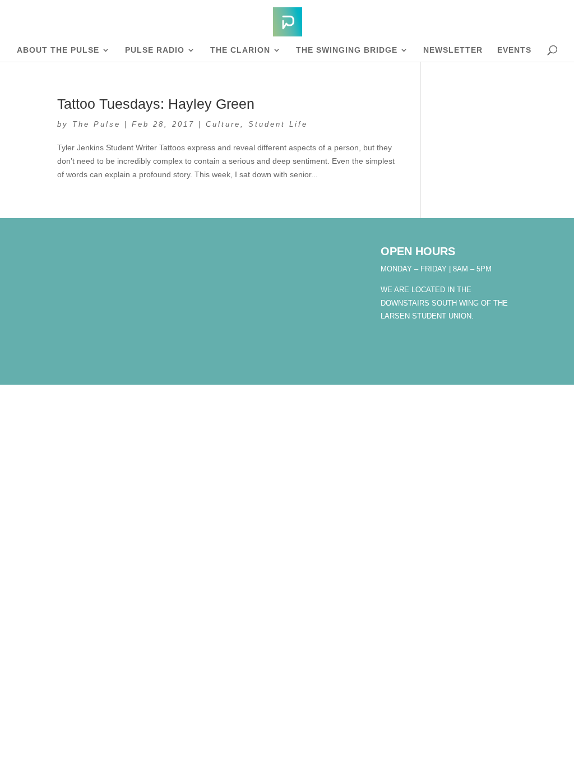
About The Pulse (58, 50)
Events (514, 50)
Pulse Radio (154, 50)
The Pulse (96, 124)
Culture (223, 124)
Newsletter (453, 50)
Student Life (278, 124)
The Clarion (240, 50)
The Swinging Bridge (346, 50)
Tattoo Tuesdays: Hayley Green (155, 104)
